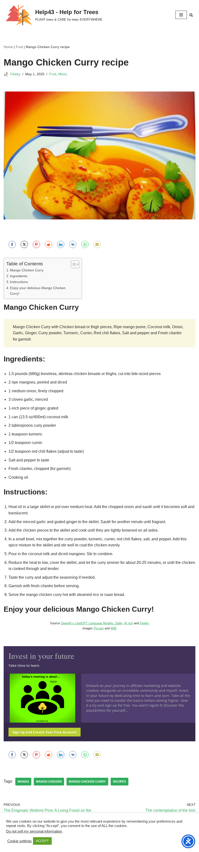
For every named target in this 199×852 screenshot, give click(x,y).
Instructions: (19, 282)
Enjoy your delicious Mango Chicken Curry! (38, 290)
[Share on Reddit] (48, 244)
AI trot (128, 623)
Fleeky (15, 74)
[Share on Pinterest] (36, 244)
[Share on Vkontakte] (72, 244)
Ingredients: (19, 276)
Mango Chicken (49, 781)
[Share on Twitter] (24, 244)
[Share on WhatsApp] (85, 244)
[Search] (191, 15)
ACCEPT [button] (42, 841)
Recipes (119, 781)
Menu (62, 74)
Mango (23, 781)
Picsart (99, 628)
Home (8, 47)
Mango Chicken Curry (26, 270)
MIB (113, 628)
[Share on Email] (97, 244)
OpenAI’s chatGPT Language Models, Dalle (91, 623)
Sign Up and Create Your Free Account (44, 732)
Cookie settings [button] (19, 841)
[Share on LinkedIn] (60, 244)
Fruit (19, 47)
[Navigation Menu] (181, 15)
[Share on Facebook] (12, 244)
